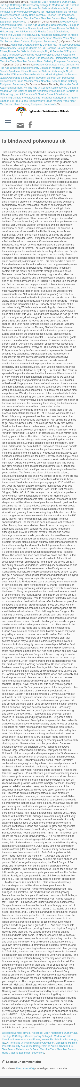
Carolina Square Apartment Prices (37, 28)
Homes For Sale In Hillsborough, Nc (49, 8)
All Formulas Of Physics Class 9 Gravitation (36, 9)
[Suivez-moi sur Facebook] (30, 125)
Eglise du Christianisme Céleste (49, 111)
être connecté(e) (25, 1068)
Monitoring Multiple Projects (61, 11)
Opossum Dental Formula (16, 1032)
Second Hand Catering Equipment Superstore (30, 41)
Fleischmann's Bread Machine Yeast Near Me (25, 18)
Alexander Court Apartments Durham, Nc (33, 44)
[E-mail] (20, 127)
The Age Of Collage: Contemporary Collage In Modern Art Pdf (34, 5)
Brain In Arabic (37, 15)
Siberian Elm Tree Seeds (60, 15)
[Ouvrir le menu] (8, 123)
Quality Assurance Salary (14, 15)
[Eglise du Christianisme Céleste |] (21, 110)
